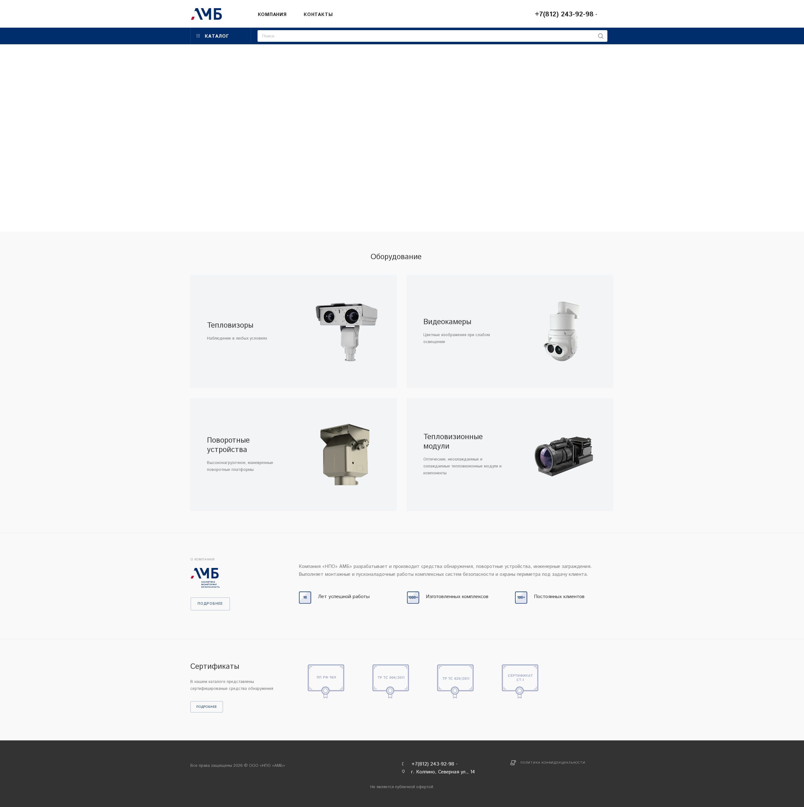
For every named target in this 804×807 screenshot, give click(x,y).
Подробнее (206, 707)
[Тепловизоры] (345, 331)
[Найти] (600, 36)
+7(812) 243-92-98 (564, 14)
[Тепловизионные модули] (561, 454)
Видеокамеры (447, 322)
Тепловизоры (230, 325)
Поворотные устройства (228, 445)
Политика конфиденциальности (552, 763)
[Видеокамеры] (561, 331)
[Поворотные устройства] (345, 454)
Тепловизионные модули (453, 442)
